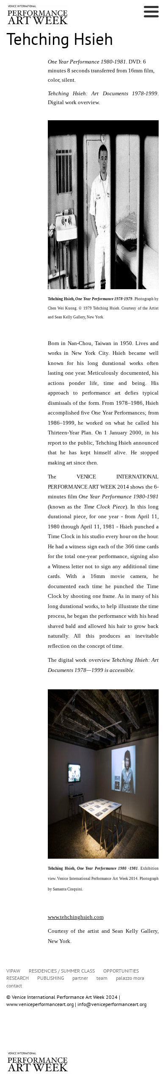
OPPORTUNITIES (121, 971)
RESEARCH (17, 978)
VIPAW (13, 971)
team (101, 978)
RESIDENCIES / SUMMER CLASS (62, 971)
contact (14, 985)
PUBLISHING (50, 978)
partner (80, 978)
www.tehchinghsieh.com (76, 917)
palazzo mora (130, 978)
